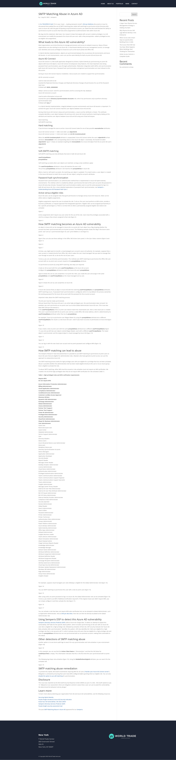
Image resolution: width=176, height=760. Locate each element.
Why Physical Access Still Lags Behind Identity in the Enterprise (128, 33)
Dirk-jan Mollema (88, 24)
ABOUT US (110, 3)
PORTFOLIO (119, 3)
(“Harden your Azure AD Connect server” (96, 671)
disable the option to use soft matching (50, 676)
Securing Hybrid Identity (45, 697)
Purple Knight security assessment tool (50, 706)
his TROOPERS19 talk (46, 24)
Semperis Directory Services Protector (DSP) (51, 622)
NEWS (127, 3)
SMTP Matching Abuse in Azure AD (55, 709)
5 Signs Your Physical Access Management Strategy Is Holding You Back (128, 25)
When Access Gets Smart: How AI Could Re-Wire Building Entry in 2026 (127, 40)
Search (134, 14)
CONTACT (135, 3)
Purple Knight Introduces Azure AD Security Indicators (55, 699)
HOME (103, 3)
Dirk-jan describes (67, 613)
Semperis (54, 17)
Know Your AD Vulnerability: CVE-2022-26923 (52, 701)
